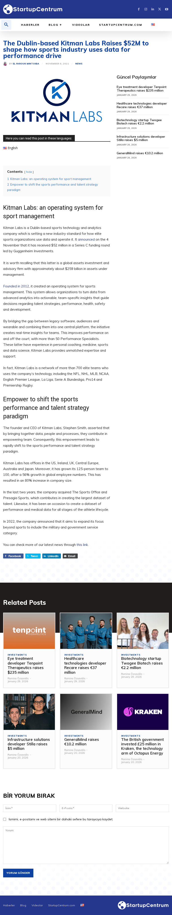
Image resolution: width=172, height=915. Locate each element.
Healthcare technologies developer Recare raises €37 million (142, 105)
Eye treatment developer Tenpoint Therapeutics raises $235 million (141, 88)
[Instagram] (145, 9)
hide (29, 171)
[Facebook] (138, 9)
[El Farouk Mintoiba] (6, 64)
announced (87, 239)
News (78, 64)
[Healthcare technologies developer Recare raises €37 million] (86, 631)
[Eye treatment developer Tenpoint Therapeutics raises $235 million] (29, 631)
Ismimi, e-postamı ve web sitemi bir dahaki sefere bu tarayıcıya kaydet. (61, 819)
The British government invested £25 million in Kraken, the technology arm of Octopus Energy (142, 746)
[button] (6, 25)
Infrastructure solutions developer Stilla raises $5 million (141, 138)
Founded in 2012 (16, 286)
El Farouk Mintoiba (26, 64)
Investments (17, 655)
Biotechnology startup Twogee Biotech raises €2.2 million (139, 121)
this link (82, 545)
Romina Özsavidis (18, 678)
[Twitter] (159, 9)
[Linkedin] (152, 9)
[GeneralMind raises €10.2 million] (86, 712)
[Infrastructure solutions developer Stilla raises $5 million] (29, 712)
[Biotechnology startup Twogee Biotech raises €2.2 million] (142, 631)
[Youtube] (166, 9)
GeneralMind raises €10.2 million (140, 153)
